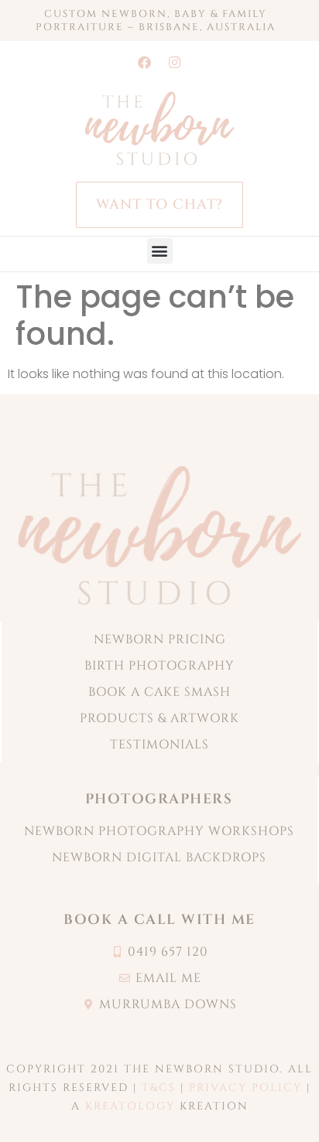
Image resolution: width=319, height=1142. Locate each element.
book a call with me (159, 919)
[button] (160, 251)
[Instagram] (175, 62)
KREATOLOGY (130, 1106)
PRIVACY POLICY (245, 1087)
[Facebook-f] (145, 62)
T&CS (159, 1087)
